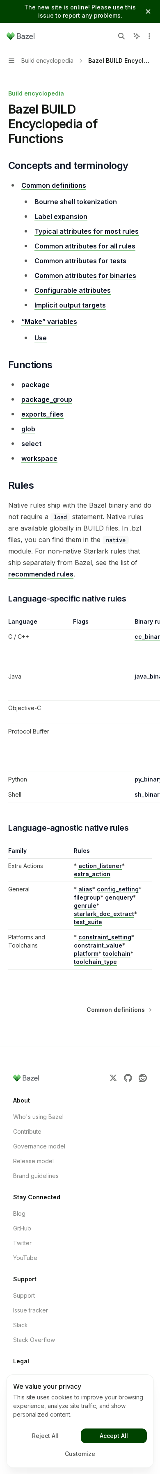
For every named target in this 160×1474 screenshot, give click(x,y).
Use (40, 338)
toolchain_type (95, 961)
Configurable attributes (72, 290)
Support (24, 1295)
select (31, 444)
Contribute (27, 1131)
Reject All (45, 1435)
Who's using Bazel (38, 1116)
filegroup (87, 897)
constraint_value (98, 945)
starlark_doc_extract (104, 913)
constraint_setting (104, 937)
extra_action (92, 873)
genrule (85, 905)
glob (28, 429)
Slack (20, 1324)
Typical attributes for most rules (86, 231)
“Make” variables (49, 321)
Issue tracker (30, 1310)
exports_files (42, 414)
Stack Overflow (34, 1339)
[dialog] (80, 1421)
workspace (39, 458)
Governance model (39, 1146)
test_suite (88, 921)
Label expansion (60, 216)
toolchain (116, 953)
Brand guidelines (36, 1175)
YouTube (25, 1257)
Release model (33, 1160)
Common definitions (53, 185)
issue (46, 15)
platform (86, 953)
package (35, 384)
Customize (80, 1453)
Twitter (22, 1242)
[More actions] (149, 36)
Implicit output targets (70, 305)
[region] (80, 709)
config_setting (118, 889)
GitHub (22, 1228)
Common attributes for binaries (85, 275)
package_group (46, 399)
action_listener (100, 865)
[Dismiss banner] (148, 11)
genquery (119, 897)
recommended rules (40, 574)
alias (85, 889)
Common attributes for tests (80, 261)
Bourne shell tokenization (75, 202)
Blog (19, 1213)
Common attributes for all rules (84, 246)
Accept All (114, 1435)
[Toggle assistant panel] (136, 36)
